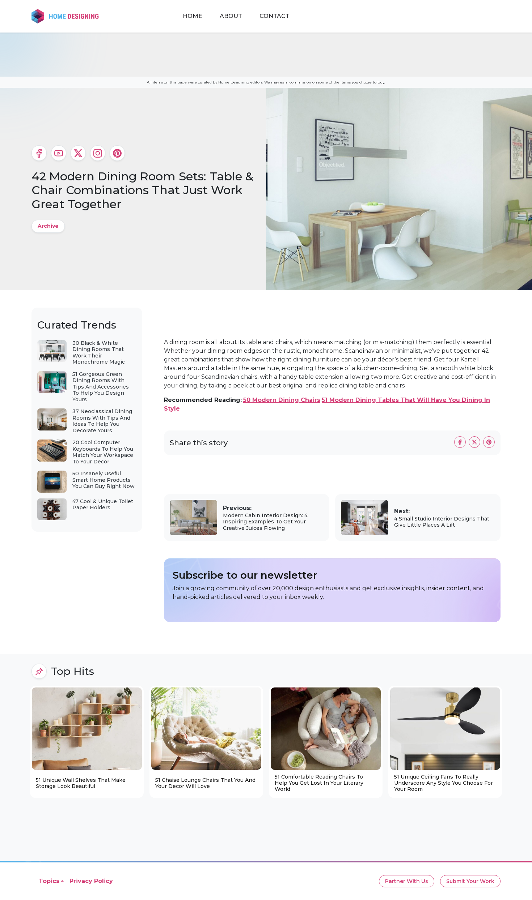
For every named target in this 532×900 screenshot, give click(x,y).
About (231, 16)
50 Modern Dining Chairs (281, 400)
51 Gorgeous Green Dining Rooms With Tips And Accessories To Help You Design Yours (100, 387)
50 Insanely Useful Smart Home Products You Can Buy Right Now (103, 479)
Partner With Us (406, 881)
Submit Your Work (470, 881)
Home (192, 16)
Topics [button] (49, 881)
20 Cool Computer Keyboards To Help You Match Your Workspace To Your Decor (102, 452)
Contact (274, 16)
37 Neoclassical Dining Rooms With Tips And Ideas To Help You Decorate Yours (102, 421)
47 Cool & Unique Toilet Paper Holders (102, 504)
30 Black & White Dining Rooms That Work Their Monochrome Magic (98, 352)
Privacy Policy (91, 881)
